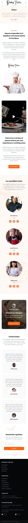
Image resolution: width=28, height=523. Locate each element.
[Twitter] (14, 221)
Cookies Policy (5, 484)
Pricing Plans (5, 469)
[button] (14, 166)
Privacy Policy (5, 486)
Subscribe (14, 448)
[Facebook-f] (10, 221)
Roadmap (4, 471)
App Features (5, 482)
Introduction (5, 465)
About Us (4, 480)
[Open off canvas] (25, 2)
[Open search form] (2, 2)
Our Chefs (4, 467)
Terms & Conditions (6, 488)
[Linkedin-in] (17, 221)
